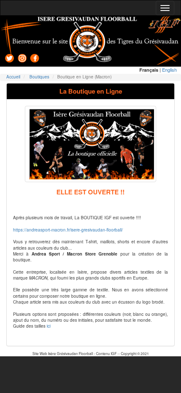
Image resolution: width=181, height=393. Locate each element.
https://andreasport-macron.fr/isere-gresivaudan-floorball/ (68, 230)
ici (49, 326)
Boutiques (39, 77)
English (169, 69)
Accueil (13, 77)
